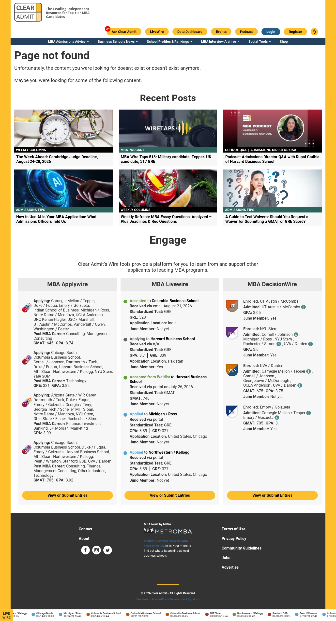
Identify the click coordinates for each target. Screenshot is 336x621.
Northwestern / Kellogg (246, 613)
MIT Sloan (211, 613)
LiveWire (6, 615)
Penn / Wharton (304, 613)
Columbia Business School (102, 613)
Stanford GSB (275, 613)
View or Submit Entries (67, 495)
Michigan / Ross (68, 613)
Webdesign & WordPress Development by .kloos (168, 599)
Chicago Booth (40, 613)
